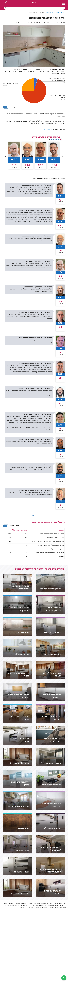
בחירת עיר (55, 140)
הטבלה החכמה (14, 526)
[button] (5, 156)
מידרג (34, 2)
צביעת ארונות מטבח (46, 129)
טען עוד (34, 515)
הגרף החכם (13, 107)
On (5, 107)
